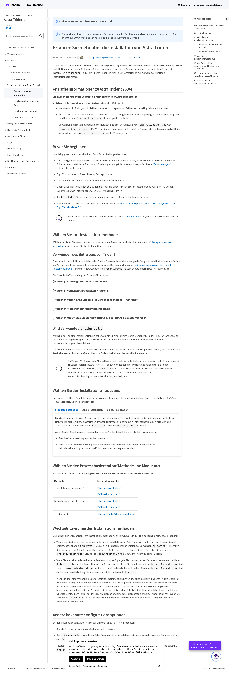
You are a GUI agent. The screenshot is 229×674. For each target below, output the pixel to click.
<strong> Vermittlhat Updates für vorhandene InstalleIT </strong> (96, 299)
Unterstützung (14, 148)
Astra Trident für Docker (18, 136)
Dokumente (35, 5)
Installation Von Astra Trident (25, 85)
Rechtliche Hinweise (16, 173)
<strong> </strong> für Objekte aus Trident (82, 281)
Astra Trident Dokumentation (20, 47)
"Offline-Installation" (108, 494)
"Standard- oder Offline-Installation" (116, 513)
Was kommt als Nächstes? (23, 117)
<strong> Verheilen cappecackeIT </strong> (82, 290)
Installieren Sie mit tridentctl (27, 111)
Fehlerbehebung (15, 154)
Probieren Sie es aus (20, 72)
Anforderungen (18, 78)
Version (9, 26)
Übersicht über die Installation (22, 93)
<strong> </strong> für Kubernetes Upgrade (82, 309)
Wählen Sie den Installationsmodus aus (204, 57)
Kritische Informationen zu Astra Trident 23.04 (209, 27)
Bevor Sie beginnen (203, 32)
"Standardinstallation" (109, 488)
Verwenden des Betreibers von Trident (209, 46)
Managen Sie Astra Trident (19, 123)
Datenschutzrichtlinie (61, 668)
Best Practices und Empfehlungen (23, 161)
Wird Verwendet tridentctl (209, 51)
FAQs (9, 142)
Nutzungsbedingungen (35, 668)
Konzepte (12, 60)
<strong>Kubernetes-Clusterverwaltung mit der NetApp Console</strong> (101, 318)
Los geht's (12, 66)
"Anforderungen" (162, 164)
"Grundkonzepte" (133, 216)
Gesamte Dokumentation (14, 15)
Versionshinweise (15, 54)
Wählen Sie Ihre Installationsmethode (204, 38)
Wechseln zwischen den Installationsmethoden (206, 74)
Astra (30, 15)
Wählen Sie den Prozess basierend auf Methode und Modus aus (206, 66)
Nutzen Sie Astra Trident (18, 130)
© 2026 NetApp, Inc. (11, 668)
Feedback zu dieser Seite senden (212, 668)
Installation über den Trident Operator (27, 103)
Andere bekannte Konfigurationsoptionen (205, 81)
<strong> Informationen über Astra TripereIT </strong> (89, 103)
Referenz (11, 167)
